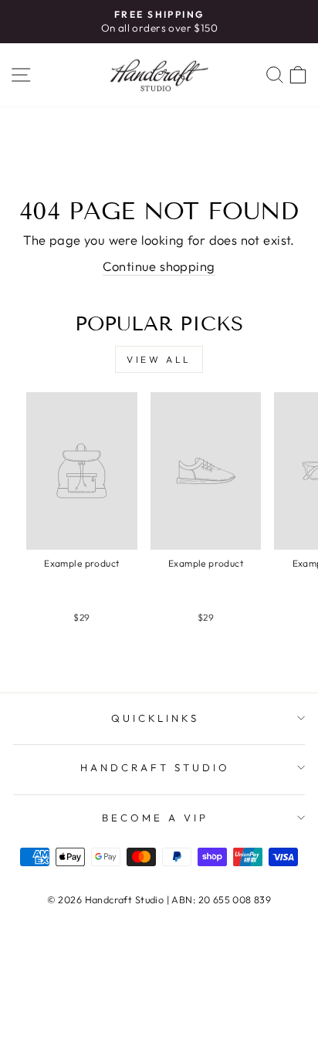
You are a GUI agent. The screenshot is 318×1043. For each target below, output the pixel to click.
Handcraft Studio (155, 767)
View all (159, 359)
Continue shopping (159, 266)
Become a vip (155, 817)
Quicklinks (155, 718)
